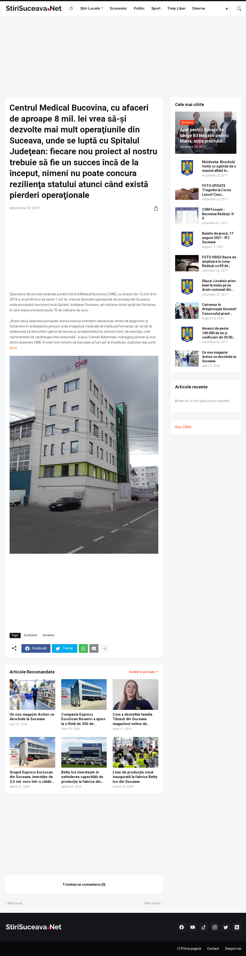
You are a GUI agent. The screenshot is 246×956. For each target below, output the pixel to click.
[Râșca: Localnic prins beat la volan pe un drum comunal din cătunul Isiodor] (187, 287)
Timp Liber (176, 8)
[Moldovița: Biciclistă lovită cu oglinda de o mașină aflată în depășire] (187, 168)
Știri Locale (90, 8)
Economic (118, 8)
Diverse (198, 8)
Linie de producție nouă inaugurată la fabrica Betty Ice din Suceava (135, 777)
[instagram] (214, 927)
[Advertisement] (123, 56)
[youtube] (192, 927)
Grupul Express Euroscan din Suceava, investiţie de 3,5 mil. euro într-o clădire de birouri (32, 777)
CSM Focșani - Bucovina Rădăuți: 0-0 (218, 214)
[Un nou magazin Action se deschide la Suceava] (32, 694)
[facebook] (181, 927)
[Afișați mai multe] (104, 648)
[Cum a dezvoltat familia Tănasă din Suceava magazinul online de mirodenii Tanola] (135, 694)
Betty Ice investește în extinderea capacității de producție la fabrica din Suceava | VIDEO (82, 777)
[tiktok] (203, 927)
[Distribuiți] (154, 208)
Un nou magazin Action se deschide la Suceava (32, 716)
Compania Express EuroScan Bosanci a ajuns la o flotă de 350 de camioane (83, 719)
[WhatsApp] (83, 648)
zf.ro (13, 348)
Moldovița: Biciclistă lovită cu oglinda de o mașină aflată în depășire (219, 166)
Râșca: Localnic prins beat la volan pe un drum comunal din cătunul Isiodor (219, 285)
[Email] (93, 648)
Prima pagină (190, 948)
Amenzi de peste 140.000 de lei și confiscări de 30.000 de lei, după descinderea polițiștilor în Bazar (218, 333)
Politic (139, 8)
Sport (155, 8)
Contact (213, 948)
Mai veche (152, 903)
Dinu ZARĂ (183, 427)
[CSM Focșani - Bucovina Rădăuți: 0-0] (187, 215)
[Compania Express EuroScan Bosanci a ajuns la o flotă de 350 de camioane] (84, 694)
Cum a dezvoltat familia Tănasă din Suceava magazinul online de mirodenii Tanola (132, 719)
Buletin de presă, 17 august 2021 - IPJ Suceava (217, 238)
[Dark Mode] (228, 9)
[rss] (237, 927)
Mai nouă (15, 903)
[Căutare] (237, 9)
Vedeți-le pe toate (142, 672)
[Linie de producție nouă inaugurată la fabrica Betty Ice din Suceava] (135, 752)
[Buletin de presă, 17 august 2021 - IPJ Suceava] (187, 239)
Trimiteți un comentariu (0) (83, 884)
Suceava (48, 635)
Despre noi (233, 948)
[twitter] (225, 927)
